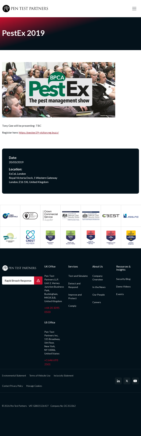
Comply (72, 305)
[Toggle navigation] (134, 8)
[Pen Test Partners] (64, 8)
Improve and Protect (75, 296)
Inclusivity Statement (63, 375)
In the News (99, 287)
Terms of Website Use (39, 375)
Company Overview (97, 277)
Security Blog (123, 278)
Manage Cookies (34, 386)
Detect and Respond (74, 285)
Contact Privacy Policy (12, 386)
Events (120, 294)
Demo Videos (123, 286)
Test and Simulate (78, 275)
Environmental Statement (14, 375)
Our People (98, 294)
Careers (96, 302)
